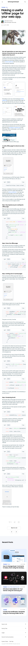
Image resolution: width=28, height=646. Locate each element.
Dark (9, 182)
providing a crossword (14, 127)
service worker (8, 61)
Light (5, 182)
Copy (23, 182)
